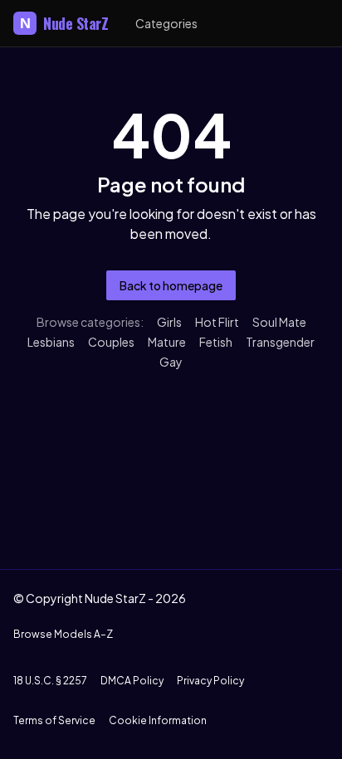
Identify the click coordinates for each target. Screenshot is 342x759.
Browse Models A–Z (63, 634)
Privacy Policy (210, 680)
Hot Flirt (217, 321)
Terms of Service (54, 720)
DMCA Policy (132, 680)
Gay (171, 361)
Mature (167, 341)
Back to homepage (171, 285)
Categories (166, 23)
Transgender (280, 341)
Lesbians (51, 341)
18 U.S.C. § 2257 (50, 680)
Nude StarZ (64, 23)
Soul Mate (279, 321)
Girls (169, 321)
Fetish (215, 341)
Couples (111, 341)
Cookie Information (158, 720)
